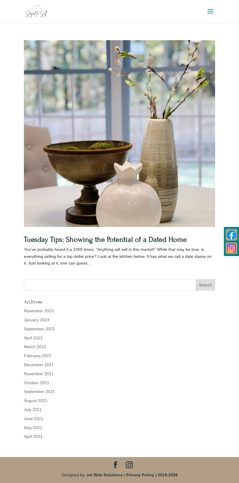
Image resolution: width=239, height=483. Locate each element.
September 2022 (39, 329)
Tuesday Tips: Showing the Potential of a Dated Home (105, 239)
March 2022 (35, 346)
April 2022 (33, 338)
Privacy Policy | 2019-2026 (152, 475)
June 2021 (33, 418)
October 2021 (36, 382)
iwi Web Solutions (105, 475)
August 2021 (35, 400)
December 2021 (39, 364)
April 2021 (33, 436)
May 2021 (33, 427)
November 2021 (39, 373)
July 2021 (33, 409)
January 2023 (36, 320)
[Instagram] (231, 248)
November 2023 (39, 311)
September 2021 (39, 391)
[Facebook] (231, 235)
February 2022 (37, 355)
